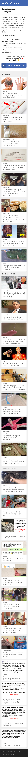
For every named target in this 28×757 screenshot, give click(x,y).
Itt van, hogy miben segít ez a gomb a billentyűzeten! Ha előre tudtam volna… (13, 119)
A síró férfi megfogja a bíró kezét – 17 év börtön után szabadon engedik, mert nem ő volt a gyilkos (14, 387)
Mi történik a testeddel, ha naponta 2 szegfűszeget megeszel (14, 364)
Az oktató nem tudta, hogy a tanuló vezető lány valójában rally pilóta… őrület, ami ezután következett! (14, 192)
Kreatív (9, 650)
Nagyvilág (5, 509)
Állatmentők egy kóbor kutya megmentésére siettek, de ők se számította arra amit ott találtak (13, 489)
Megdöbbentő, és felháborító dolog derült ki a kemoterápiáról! (13, 318)
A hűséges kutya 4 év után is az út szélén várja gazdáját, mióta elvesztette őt (14, 267)
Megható (5, 263)
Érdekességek (6, 115)
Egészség (5, 91)
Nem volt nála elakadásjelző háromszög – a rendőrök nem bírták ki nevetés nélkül (12, 411)
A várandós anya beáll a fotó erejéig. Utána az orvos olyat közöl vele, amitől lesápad (14, 630)
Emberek (5, 163)
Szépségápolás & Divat (8, 139)
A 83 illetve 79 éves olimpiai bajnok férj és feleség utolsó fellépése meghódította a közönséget (12, 436)
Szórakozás (6, 721)
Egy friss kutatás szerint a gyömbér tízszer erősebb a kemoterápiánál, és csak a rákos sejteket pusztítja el (13, 218)
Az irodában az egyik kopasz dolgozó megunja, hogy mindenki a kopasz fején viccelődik (13, 701)
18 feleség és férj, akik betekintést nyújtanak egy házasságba (14, 678)
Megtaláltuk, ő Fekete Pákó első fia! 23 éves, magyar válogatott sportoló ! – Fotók (13, 243)
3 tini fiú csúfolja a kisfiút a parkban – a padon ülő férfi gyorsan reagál (12, 606)
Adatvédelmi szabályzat (7, 754)
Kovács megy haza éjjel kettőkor (13, 745)
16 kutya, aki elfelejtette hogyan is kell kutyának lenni (14, 537)
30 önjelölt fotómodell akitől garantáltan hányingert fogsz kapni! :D (12, 514)
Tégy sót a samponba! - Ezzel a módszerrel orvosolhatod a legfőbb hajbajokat (13, 143)
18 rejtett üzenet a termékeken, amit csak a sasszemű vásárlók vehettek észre (13, 654)
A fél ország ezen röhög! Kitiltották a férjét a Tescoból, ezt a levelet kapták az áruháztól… (14, 167)
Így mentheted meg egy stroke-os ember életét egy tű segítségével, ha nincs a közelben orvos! (14, 341)
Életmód (5, 556)
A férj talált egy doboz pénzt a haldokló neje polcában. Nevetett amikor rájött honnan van (13, 461)
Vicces (4, 533)
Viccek (4, 697)
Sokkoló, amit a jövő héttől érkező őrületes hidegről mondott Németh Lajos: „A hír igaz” (14, 295)
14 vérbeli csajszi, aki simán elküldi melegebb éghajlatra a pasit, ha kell (12, 582)
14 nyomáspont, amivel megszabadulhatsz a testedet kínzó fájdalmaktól (12, 95)
